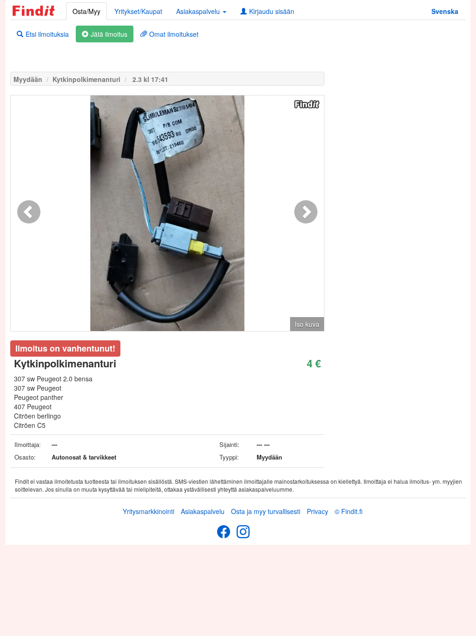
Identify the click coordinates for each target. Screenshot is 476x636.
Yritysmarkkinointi (148, 511)
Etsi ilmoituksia (47, 34)
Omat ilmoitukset (173, 34)
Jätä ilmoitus (109, 34)
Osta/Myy (86, 11)
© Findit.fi (349, 511)
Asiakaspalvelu (203, 511)
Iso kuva (307, 324)
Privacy (317, 511)
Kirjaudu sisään (271, 11)
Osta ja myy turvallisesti (265, 511)
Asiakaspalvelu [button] (199, 11)
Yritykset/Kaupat (138, 11)
